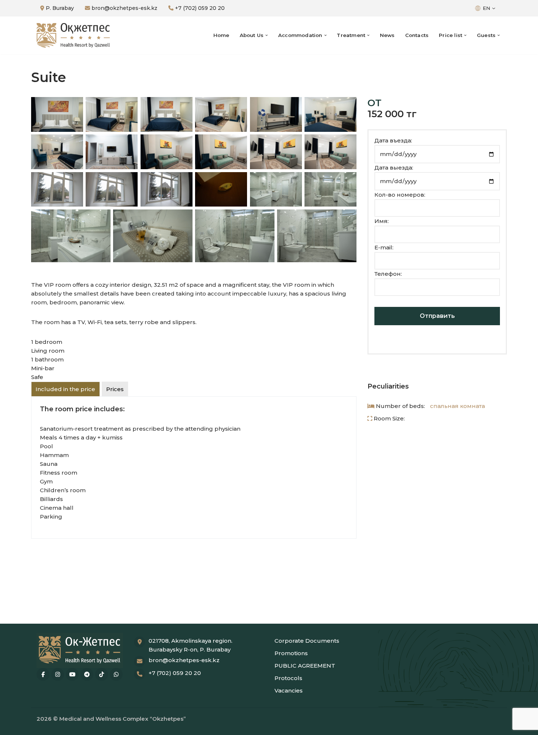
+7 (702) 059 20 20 (199, 8)
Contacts (417, 35)
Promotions (291, 653)
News (387, 35)
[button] (266, 35)
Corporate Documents (306, 640)
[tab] (65, 389)
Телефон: (388, 273)
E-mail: (383, 247)
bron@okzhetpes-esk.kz (123, 8)
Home (221, 35)
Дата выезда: (393, 167)
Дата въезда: (393, 140)
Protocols (288, 678)
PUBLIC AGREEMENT (304, 665)
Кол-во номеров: (399, 194)
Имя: (381, 221)
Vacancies (288, 690)
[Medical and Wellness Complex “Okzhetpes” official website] (73, 35)
